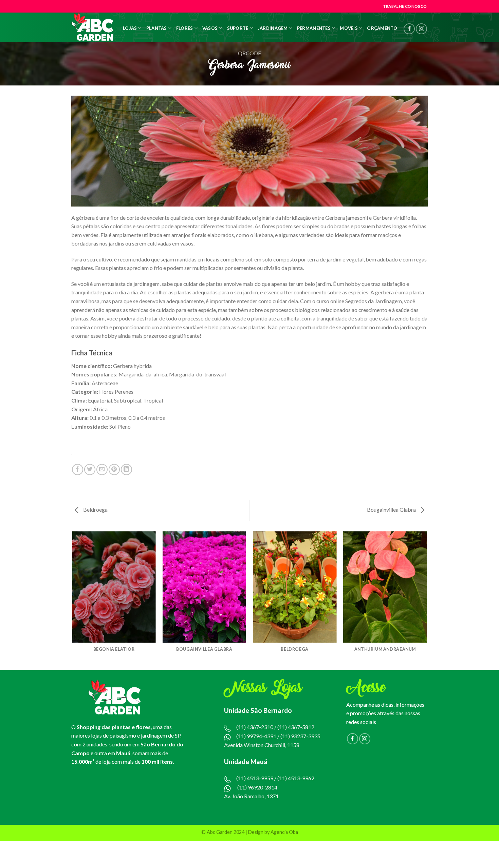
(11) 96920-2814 (257, 787)
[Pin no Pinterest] (114, 469)
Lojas (130, 28)
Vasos (210, 28)
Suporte (237, 28)
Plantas (156, 28)
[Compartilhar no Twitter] (89, 469)
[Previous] (73, 600)
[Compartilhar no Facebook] (77, 469)
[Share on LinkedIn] (126, 469)
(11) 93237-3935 (300, 736)
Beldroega (95, 509)
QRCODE (249, 53)
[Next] (427, 600)
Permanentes (314, 28)
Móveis (349, 28)
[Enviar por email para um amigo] (102, 469)
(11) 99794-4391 (256, 736)
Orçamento (382, 28)
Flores (184, 28)
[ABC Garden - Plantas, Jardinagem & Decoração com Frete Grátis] (92, 27)
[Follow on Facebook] (409, 29)
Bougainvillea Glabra (392, 509)
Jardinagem (273, 28)
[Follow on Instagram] (421, 29)
